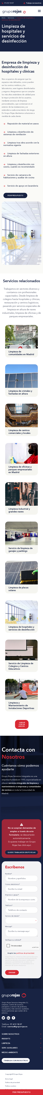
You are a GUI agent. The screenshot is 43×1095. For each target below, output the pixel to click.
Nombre (8, 874)
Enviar (12, 972)
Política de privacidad (12, 1082)
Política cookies (10, 1086)
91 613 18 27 (9, 3)
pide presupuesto (21, 1092)
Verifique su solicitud (13, 940)
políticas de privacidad (25, 953)
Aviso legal (9, 1079)
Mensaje (8, 926)
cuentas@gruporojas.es (17, 1026)
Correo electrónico (12, 884)
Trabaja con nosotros (33, 3)
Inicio (4, 18)
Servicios (11, 18)
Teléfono (8, 905)
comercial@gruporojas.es (13, 814)
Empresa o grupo (12, 895)
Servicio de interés (12, 916)
